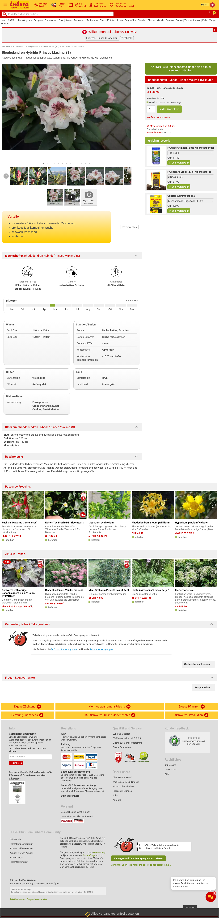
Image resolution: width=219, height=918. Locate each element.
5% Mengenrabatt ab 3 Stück (161, 126)
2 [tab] (47, 163)
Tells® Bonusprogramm (21, 844)
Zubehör (5, 23)
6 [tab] (62, 163)
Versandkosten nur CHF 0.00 (75, 812)
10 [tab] (78, 163)
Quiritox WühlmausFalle (181, 195)
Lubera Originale (24, 20)
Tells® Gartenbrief (19, 862)
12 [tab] (85, 163)
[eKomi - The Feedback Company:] (174, 741)
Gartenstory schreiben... (198, 664)
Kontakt (117, 800)
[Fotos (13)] (55, 197)
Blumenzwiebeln (156, 20)
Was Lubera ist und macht (126, 782)
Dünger (212, 20)
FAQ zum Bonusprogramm (64, 649)
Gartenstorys (16, 857)
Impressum (170, 765)
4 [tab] (54, 163)
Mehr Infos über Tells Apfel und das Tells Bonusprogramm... (141, 864)
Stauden (142, 20)
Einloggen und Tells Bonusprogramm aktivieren (138, 858)
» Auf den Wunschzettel (158, 117)
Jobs (115, 795)
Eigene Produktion (122, 747)
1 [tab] (43, 163)
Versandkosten (154, 132)
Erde (204, 20)
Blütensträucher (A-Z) (50, 46)
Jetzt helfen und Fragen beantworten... (29, 899)
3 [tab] (51, 163)
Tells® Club (15, 839)
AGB (167, 774)
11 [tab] (81, 163)
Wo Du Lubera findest (123, 786)
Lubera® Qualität (121, 734)
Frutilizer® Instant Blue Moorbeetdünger (190, 147)
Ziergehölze (130, 20)
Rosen (120, 20)
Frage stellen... (203, 687)
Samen (179, 20)
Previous (6, 176)
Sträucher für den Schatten (73, 46)
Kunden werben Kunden (21, 853)
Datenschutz (171, 769)
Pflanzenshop (19, 46)
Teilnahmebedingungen (101, 649)
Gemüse (170, 20)
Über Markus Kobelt (122, 777)
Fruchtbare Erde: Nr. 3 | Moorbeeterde (189, 171)
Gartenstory (99, 852)
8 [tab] (70, 163)
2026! (11, 20)
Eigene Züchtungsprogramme (127, 742)
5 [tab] (58, 163)
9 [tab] (74, 163)
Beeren (68, 20)
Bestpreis (38, 20)
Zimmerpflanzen (192, 20)
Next (126, 176)
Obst (61, 20)
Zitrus (102, 20)
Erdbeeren (79, 20)
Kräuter (111, 20)
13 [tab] (89, 163)
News (3, 20)
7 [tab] (66, 163)
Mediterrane (92, 20)
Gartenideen (51, 20)
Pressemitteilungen (122, 791)
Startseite (6, 46)
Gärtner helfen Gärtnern (21, 848)
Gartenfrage (89, 855)
